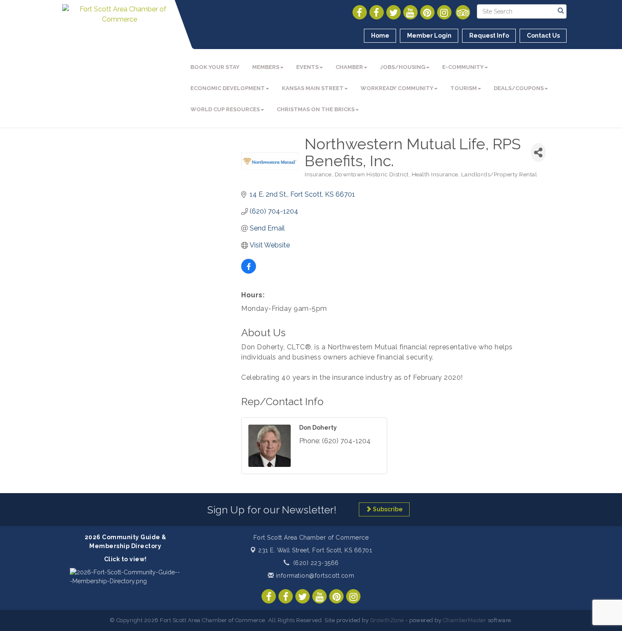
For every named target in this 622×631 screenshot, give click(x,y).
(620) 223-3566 (316, 563)
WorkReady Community (397, 88)
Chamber (349, 67)
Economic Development (227, 88)
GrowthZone (387, 620)
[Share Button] (538, 152)
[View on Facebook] (248, 271)
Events (307, 67)
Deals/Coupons (519, 88)
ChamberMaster (465, 620)
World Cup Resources (225, 109)
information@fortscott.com (314, 575)
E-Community (463, 67)
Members (265, 67)
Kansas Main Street (313, 88)
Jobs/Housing (402, 67)
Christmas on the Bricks (316, 109)
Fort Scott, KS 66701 (315, 550)
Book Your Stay (214, 67)
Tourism (463, 88)
